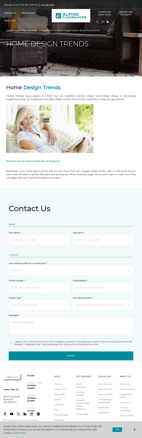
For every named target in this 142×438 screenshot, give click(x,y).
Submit (71, 355)
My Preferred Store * (82, 298)
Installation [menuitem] (103, 412)
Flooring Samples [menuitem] (80, 393)
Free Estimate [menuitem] (61, 415)
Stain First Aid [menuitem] (105, 389)
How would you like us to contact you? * (28, 263)
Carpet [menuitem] (57, 399)
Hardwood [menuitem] (59, 394)
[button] (97, 22)
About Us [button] (9, 20)
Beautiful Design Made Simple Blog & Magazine (33, 161)
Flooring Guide (29, 30)
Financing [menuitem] (59, 420)
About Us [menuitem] (124, 384)
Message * (14, 315)
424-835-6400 (48, 5)
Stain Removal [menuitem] (105, 384)
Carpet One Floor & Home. (24, 420)
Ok (117, 429)
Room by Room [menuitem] (127, 389)
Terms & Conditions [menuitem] (125, 409)
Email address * (80, 281)
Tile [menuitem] (56, 410)
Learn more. (19, 433)
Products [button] (10, 13)
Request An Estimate (125, 13)
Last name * (78, 233)
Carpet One (12, 30)
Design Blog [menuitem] (82, 414)
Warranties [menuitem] (103, 407)
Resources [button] (28, 13)
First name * (15, 233)
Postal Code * (15, 298)
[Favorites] (102, 22)
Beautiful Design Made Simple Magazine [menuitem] (82, 404)
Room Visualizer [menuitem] (81, 385)
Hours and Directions (104, 13)
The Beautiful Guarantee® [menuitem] (105, 401)
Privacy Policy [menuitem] (127, 415)
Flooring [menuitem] (58, 384)
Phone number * (17, 281)
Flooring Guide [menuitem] (105, 394)
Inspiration (46, 30)
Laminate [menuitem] (59, 404)
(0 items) (108, 22)
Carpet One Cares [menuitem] (126, 396)
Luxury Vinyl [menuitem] (60, 389)
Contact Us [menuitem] (125, 402)
